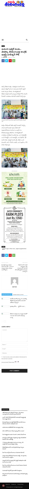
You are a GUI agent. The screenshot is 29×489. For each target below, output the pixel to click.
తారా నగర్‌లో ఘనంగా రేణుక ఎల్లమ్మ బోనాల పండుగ (13, 431)
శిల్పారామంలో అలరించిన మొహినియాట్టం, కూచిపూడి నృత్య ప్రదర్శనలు (14, 474)
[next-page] (5, 321)
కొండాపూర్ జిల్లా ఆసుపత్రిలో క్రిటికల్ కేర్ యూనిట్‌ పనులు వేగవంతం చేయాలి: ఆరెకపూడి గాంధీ (14, 423)
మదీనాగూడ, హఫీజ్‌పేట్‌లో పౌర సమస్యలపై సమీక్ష (12, 427)
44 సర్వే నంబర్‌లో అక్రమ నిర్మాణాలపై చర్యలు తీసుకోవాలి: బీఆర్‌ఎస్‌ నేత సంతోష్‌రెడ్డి (14, 438)
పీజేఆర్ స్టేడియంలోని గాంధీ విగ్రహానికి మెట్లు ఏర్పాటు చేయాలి (13, 448)
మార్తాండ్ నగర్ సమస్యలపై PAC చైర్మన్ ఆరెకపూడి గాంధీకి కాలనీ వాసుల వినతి (14, 461)
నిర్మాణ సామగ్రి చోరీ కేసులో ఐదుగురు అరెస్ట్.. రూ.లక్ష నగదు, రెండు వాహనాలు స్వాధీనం (14, 456)
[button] (2, 40)
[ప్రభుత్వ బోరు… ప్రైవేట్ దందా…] (5, 308)
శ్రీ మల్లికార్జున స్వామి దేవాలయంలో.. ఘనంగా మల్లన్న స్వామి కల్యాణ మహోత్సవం (8, 267)
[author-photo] (14, 285)
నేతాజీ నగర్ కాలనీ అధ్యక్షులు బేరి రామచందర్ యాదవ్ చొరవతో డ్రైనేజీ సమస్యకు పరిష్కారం (21, 268)
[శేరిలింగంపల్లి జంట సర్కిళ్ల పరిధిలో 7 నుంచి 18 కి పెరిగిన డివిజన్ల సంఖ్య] (5, 315)
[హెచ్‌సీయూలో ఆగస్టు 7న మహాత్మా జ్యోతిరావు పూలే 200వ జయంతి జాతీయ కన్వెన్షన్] (5, 300)
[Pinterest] (10, 60)
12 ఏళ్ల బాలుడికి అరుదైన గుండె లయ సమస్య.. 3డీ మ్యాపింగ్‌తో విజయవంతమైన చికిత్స (12, 443)
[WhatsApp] (13, 60)
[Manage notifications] (3, 485)
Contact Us (13, 484)
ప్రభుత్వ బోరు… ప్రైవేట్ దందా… (18, 306)
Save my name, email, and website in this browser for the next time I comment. (14, 358)
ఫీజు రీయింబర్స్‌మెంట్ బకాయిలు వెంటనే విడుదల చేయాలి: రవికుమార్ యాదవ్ (14, 466)
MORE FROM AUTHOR (18, 295)
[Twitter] (6, 60)
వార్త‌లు (3, 46)
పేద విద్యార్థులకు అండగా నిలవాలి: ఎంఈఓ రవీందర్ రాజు (14, 434)
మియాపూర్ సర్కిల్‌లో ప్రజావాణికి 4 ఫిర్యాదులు (12, 470)
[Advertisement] (14, 22)
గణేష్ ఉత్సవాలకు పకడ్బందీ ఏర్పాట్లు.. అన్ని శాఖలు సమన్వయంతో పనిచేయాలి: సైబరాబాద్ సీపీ (13, 413)
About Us (8, 484)
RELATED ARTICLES (6, 295)
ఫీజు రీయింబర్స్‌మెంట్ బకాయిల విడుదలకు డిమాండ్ (13, 452)
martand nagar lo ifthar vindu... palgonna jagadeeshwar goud (14, 248)
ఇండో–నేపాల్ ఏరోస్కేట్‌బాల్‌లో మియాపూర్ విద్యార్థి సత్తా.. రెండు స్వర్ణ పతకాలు (14, 418)
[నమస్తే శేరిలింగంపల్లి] (14, 3)
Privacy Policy (20, 484)
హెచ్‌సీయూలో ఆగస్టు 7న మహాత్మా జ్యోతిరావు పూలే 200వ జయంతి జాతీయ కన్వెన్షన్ (18, 300)
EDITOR (5, 57)
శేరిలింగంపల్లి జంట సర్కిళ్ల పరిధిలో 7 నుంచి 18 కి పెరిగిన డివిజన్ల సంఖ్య (18, 315)
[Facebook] (3, 60)
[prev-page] (2, 321)
